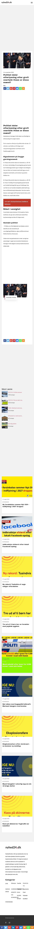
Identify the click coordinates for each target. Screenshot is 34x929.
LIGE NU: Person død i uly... (15, 400)
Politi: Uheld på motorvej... (15, 408)
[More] (23, 88)
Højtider (19, 889)
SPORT (19, 898)
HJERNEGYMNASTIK (14, 889)
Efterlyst (13, 883)
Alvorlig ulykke (12, 423)
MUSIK (19, 895)
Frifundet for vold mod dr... (15, 416)
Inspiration (26, 889)
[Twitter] (8, 88)
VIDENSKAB (8, 902)
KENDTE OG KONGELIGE (14, 894)
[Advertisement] (17, 29)
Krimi (18, 892)
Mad (24, 892)
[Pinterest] (14, 88)
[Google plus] (11, 88)
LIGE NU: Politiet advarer (15, 392)
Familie (19, 883)
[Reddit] (17, 88)
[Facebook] (4, 88)
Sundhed (25, 898)
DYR (6, 883)
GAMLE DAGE (7, 890)
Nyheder (25, 895)
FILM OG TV (25, 884)
